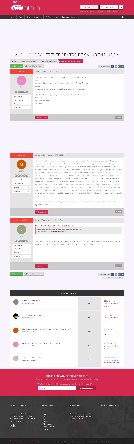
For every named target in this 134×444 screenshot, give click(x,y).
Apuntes (37, 17)
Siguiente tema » (118, 277)
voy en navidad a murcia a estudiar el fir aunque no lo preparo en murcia (46, 329)
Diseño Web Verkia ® (16, 441)
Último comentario (110, 304)
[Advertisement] (67, 35)
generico (21, 155)
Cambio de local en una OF (30, 301)
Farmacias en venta (70, 17)
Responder (17, 66)
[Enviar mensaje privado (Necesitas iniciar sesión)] (16, 92)
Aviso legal (76, 441)
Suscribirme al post (34, 66)
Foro (20, 17)
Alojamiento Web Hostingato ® (33, 441)
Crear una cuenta (116, 11)
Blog (28, 17)
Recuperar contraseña (87, 11)
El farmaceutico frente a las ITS (32, 315)
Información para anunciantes (79, 421)
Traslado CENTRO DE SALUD (31, 357)
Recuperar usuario (102, 11)
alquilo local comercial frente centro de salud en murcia (40, 343)
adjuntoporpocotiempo (112, 363)
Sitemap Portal (106, 441)
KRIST (32, 317)
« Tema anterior (107, 277)
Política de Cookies (90, 441)
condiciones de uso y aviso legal (63, 384)
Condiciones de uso (61, 441)
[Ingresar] (121, 7)
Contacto (45, 429)
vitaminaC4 (21, 220)
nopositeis (33, 360)
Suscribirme (87, 388)
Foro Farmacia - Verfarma (26, 8)
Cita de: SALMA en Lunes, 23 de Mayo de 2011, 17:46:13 (54, 226)
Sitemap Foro (119, 441)
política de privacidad (84, 384)
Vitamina (107, 306)
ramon (32, 303)
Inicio (12, 17)
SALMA (21, 71)
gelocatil (32, 332)
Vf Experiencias (52, 17)
